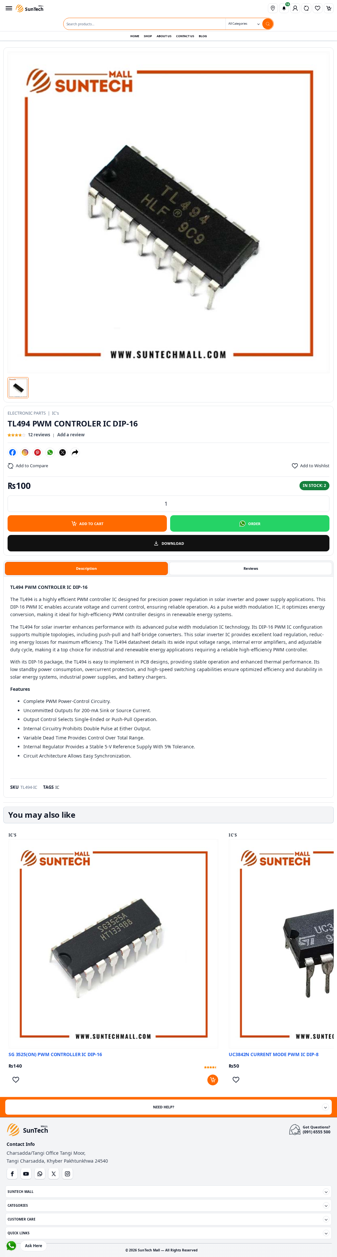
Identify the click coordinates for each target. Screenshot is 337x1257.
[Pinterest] (37, 452)
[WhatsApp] (50, 452)
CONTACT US (185, 36)
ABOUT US (164, 36)
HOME (134, 36)
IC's (55, 413)
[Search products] (267, 23)
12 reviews (39, 435)
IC (57, 787)
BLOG (203, 36)
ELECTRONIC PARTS (27, 413)
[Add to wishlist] (16, 1080)
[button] (18, 387)
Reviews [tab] (251, 568)
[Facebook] (12, 452)
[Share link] (75, 452)
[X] (62, 452)
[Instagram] (25, 452)
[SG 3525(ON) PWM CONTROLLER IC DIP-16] (113, 944)
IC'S (13, 835)
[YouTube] (26, 1173)
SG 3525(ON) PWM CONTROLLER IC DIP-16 (55, 1054)
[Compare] (306, 8)
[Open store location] (273, 8)
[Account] (295, 8)
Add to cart (91, 523)
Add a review (71, 435)
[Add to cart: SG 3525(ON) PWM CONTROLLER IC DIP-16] (212, 1080)
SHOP (148, 36)
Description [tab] (86, 568)
